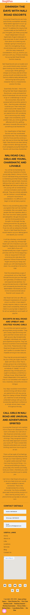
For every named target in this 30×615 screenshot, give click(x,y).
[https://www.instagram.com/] (10, 585)
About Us (7, 538)
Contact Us (7, 552)
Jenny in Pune (15, 395)
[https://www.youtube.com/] (15, 585)
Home (6, 536)
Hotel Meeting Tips (14, 601)
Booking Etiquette (19, 603)
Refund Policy (6, 608)
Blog (5, 550)
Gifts (5, 541)
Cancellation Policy (18, 608)
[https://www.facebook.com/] (4, 585)
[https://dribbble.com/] (25, 585)
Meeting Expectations (9, 605)
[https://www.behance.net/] (20, 585)
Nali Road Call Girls (9, 185)
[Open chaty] (4, 611)
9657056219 (13, 511)
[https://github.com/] (17, 590)
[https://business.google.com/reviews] (12, 590)
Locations (7, 544)
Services (6, 547)
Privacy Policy (21, 605)
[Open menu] (26, 1)
